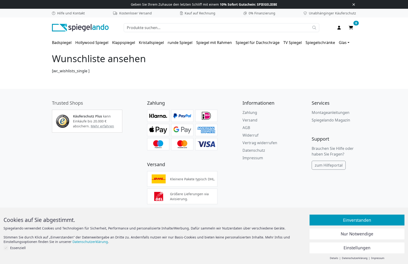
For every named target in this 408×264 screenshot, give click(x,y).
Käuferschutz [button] (332, 13)
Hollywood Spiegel (91, 42)
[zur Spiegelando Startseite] (80, 27)
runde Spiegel (180, 42)
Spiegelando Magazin (331, 120)
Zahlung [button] (249, 112)
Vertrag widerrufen (259, 142)
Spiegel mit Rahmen (214, 42)
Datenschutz (253, 150)
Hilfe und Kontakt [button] (71, 13)
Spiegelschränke (320, 42)
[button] (62, 121)
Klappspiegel (123, 42)
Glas (343, 42)
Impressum (252, 157)
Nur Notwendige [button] (357, 234)
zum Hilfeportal (329, 165)
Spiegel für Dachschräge (258, 42)
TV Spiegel (292, 42)
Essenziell (18, 248)
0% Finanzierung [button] (262, 13)
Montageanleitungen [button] (330, 112)
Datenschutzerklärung (90, 241)
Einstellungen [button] (357, 248)
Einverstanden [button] (357, 220)
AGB (246, 127)
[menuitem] (61, 42)
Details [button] (334, 258)
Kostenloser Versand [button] (135, 13)
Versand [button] (249, 120)
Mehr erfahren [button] (102, 126)
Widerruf (250, 135)
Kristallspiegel (151, 42)
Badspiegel (62, 42)
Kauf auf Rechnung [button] (200, 13)
